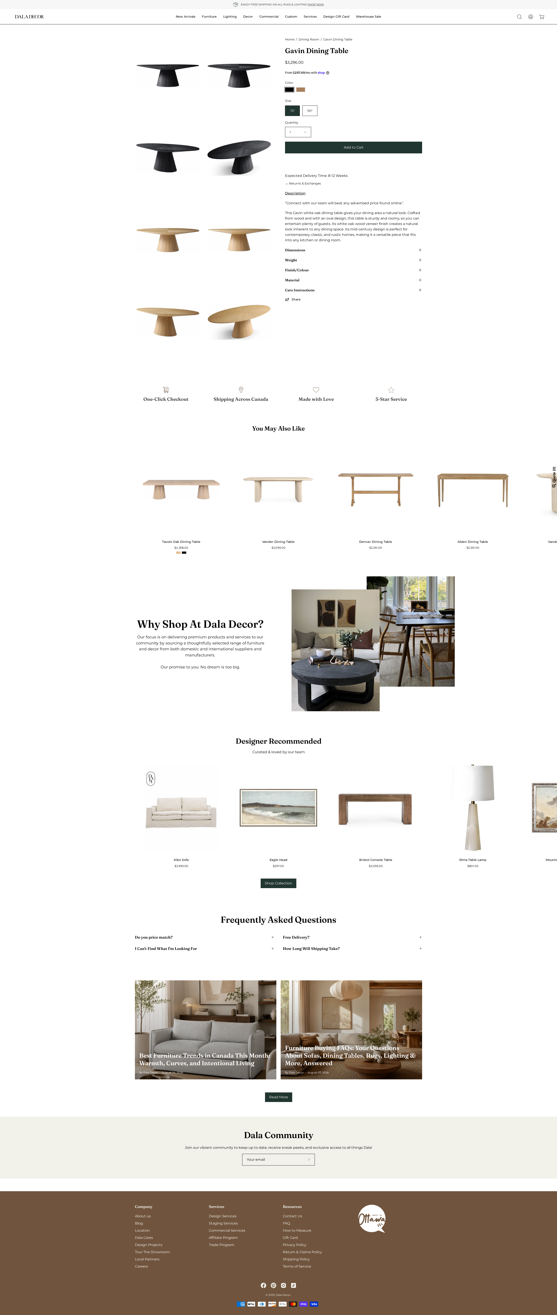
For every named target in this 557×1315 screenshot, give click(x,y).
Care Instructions (300, 290)
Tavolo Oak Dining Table (181, 542)
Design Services (223, 1216)
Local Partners (147, 1259)
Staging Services (223, 1223)
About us (143, 1216)
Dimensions (295, 250)
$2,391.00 (375, 547)
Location (142, 1230)
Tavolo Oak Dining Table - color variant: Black (184, 553)
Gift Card (290, 1238)
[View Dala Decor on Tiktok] (293, 1285)
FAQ (286, 1223)
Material (292, 280)
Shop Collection (278, 883)
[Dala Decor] (29, 16)
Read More (278, 1097)
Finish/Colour (297, 270)
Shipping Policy (296, 1259)
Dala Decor (283, 1295)
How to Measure (297, 1230)
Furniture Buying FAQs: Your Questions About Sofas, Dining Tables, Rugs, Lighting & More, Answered (350, 1055)
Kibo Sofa (181, 860)
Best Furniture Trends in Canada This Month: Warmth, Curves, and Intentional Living (204, 1059)
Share (296, 299)
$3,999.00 (181, 866)
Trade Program (221, 1245)
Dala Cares (144, 1238)
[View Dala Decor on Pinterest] (273, 1285)
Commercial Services (227, 1230)
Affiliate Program (223, 1238)
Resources (292, 1206)
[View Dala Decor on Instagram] (283, 1285)
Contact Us (292, 1216)
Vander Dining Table (278, 542)
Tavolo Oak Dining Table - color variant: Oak (178, 553)
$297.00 (278, 866)
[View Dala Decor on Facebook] (263, 1285)
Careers (141, 1266)
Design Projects (148, 1245)
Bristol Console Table (375, 860)
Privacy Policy (294, 1245)
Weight (291, 260)
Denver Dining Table (375, 542)
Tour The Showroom (152, 1252)
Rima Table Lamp (473, 860)
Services (216, 1206)
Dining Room (309, 39)
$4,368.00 (181, 547)
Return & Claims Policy (302, 1252)
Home (289, 39)
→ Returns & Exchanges (303, 183)
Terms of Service (297, 1266)
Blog (139, 1223)
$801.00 (472, 866)
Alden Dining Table (473, 542)
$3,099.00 (278, 547)
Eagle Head (278, 860)
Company (144, 1206)
